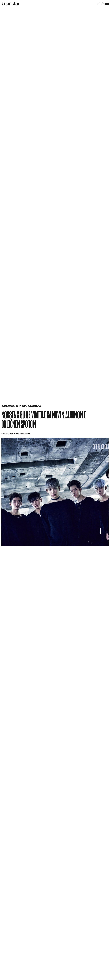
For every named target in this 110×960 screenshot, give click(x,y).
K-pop (21, 406)
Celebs (7, 406)
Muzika (34, 406)
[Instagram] (103, 3)
